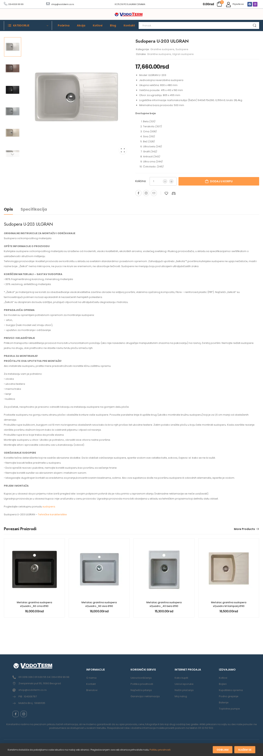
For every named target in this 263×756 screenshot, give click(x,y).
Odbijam (223, 750)
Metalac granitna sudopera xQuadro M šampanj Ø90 (228, 604)
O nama (91, 678)
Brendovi (91, 690)
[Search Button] (254, 25)
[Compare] (173, 193)
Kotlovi (97, 25)
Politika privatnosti (142, 684)
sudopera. (49, 506)
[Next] (12, 154)
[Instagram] (255, 4)
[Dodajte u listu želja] (166, 193)
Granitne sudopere (162, 49)
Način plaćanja (184, 690)
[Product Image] (76, 97)
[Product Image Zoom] (123, 150)
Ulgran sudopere (183, 54)
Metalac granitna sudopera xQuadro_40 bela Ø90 (164, 604)
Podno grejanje (228, 696)
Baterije (224, 702)
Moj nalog (181, 696)
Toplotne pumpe (229, 708)
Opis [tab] (8, 209)
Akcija (81, 25)
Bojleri (223, 684)
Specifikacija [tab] (34, 209)
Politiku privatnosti (160, 749)
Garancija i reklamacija (145, 696)
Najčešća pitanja (141, 690)
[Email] (154, 193)
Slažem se (244, 750)
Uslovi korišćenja (141, 678)
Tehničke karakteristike (52, 514)
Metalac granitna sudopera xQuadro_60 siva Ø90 (99, 604)
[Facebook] (249, 4)
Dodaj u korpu (221, 181)
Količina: (140, 181)
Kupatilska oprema (231, 690)
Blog (113, 25)
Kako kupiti (181, 678)
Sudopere (182, 49)
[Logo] (128, 14)
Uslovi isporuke (184, 684)
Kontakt (129, 25)
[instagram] (24, 714)
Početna (63, 25)
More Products (244, 529)
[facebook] (16, 714)
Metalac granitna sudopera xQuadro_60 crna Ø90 (34, 604)
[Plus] (171, 181)
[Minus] (165, 181)
